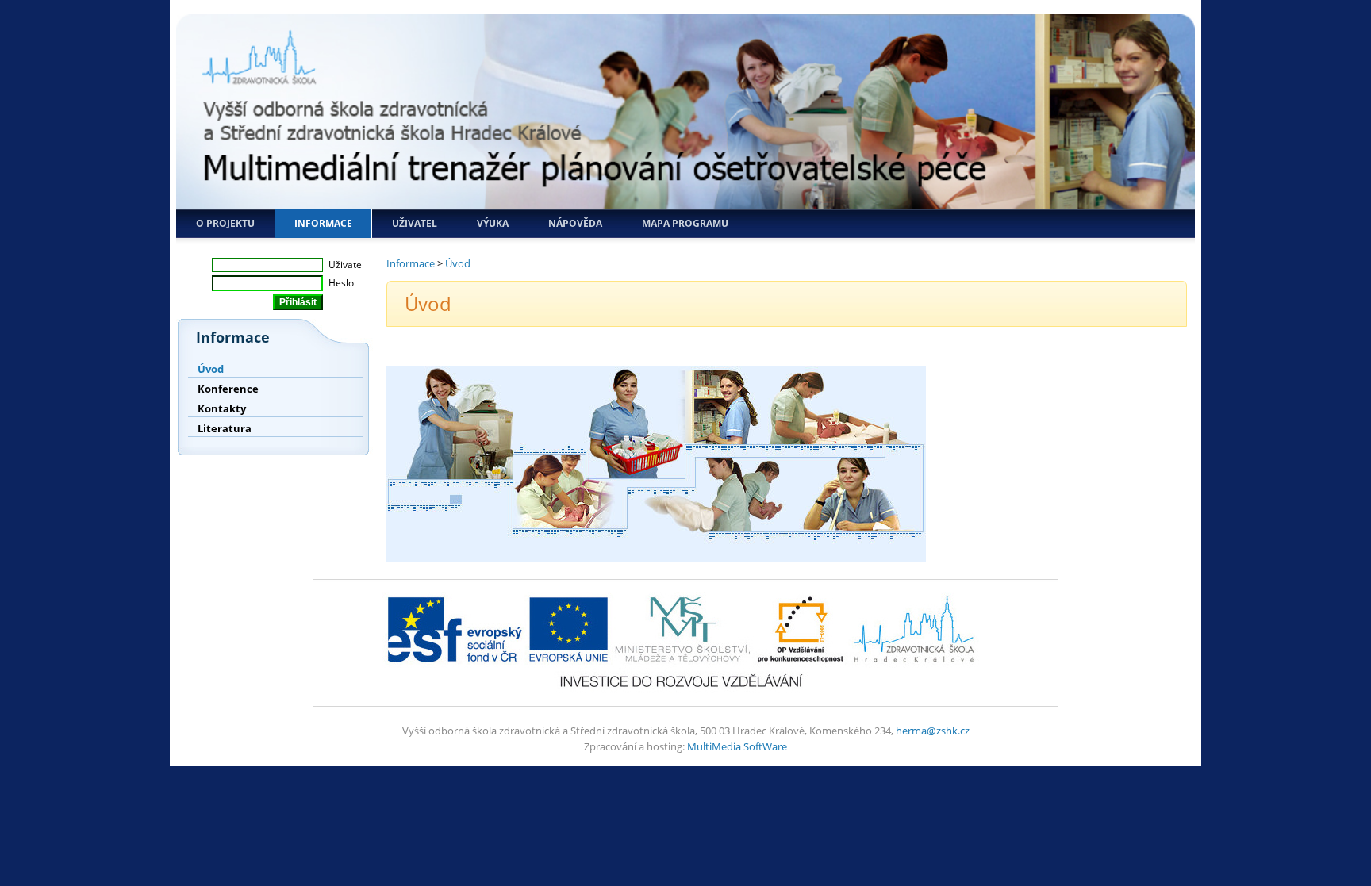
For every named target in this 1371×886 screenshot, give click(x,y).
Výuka (493, 223)
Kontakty (222, 408)
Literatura (225, 428)
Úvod (211, 369)
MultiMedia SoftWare (737, 746)
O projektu (225, 223)
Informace (323, 223)
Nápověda (575, 223)
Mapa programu (685, 223)
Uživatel (414, 223)
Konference (228, 389)
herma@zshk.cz (933, 730)
